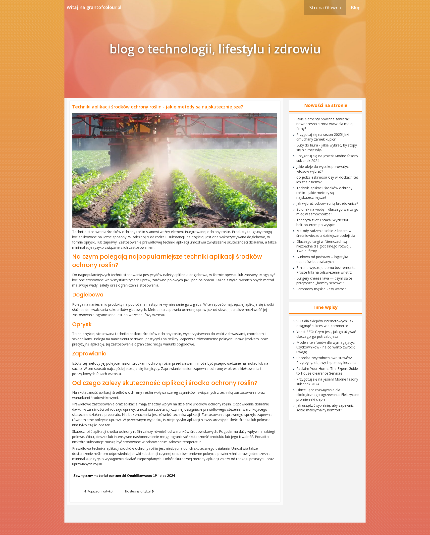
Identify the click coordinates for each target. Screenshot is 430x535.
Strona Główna (325, 7)
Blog (356, 7)
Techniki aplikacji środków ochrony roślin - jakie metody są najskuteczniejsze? (157, 107)
